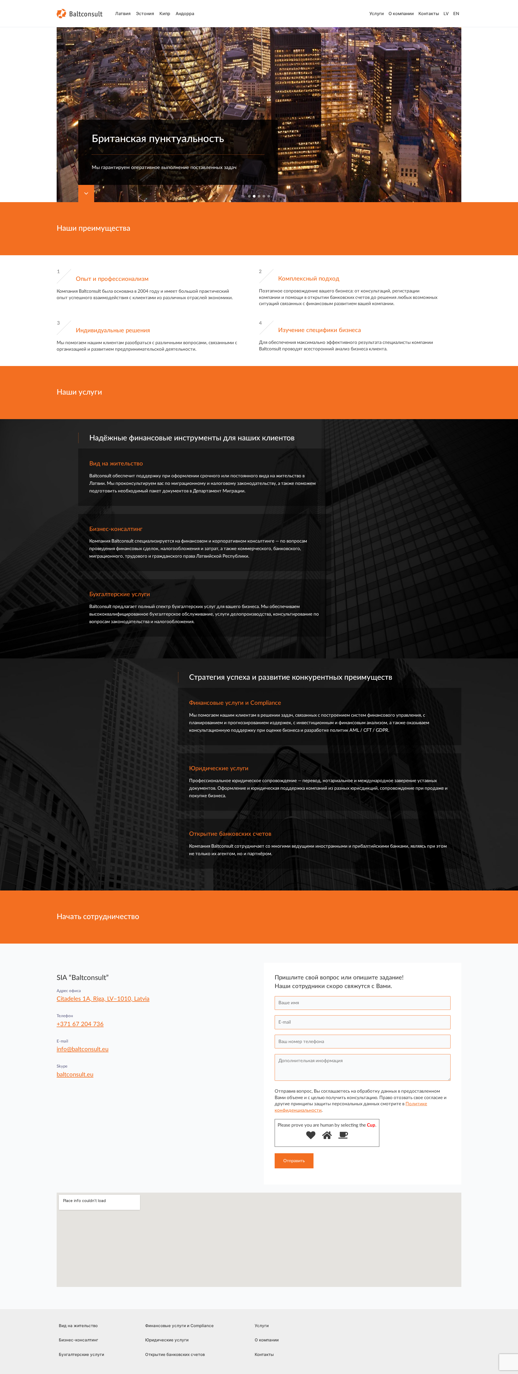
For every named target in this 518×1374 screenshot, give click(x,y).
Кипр (164, 13)
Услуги (376, 13)
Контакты (428, 13)
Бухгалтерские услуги (81, 1354)
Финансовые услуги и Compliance (179, 1325)
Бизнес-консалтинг (78, 1339)
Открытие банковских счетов (175, 1354)
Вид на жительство (78, 1325)
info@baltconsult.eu (82, 1049)
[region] (259, 101)
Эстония (145, 13)
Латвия (123, 13)
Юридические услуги (167, 1339)
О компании (401, 13)
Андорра (185, 13)
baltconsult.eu (75, 1075)
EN (456, 13)
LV (446, 13)
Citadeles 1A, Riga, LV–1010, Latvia (103, 999)
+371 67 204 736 (80, 1024)
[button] (249, 196)
